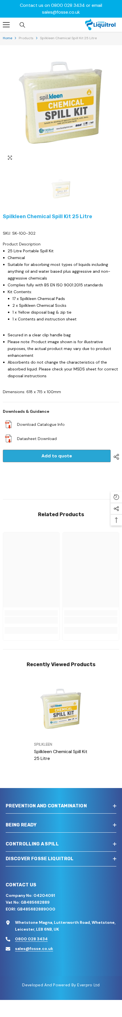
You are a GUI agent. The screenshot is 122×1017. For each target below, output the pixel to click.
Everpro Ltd (88, 984)
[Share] (115, 457)
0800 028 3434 (68, 5)
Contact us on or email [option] (61, 8)
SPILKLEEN (43, 744)
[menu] (6, 24)
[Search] (22, 25)
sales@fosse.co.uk (61, 12)
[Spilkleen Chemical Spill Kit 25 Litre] (61, 710)
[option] (61, 106)
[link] (31, 620)
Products (26, 38)
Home (7, 38)
